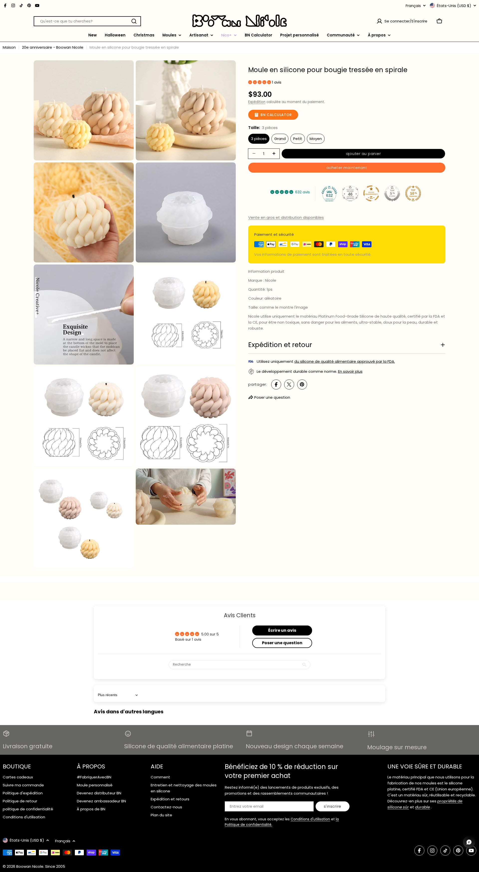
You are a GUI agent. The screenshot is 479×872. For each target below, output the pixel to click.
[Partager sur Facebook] (276, 384)
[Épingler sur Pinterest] (302, 384)
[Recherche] (134, 21)
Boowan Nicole (29, 866)
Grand (280, 138)
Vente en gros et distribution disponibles (286, 217)
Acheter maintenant (346, 167)
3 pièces (259, 138)
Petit (297, 138)
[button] (260, 82)
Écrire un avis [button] (282, 630)
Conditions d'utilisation (310, 819)
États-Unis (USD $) (454, 5)
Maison (9, 47)
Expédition (256, 101)
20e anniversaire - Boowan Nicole (52, 47)
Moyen (316, 138)
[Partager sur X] (289, 384)
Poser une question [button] (282, 643)
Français (413, 5)
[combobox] (87, 21)
